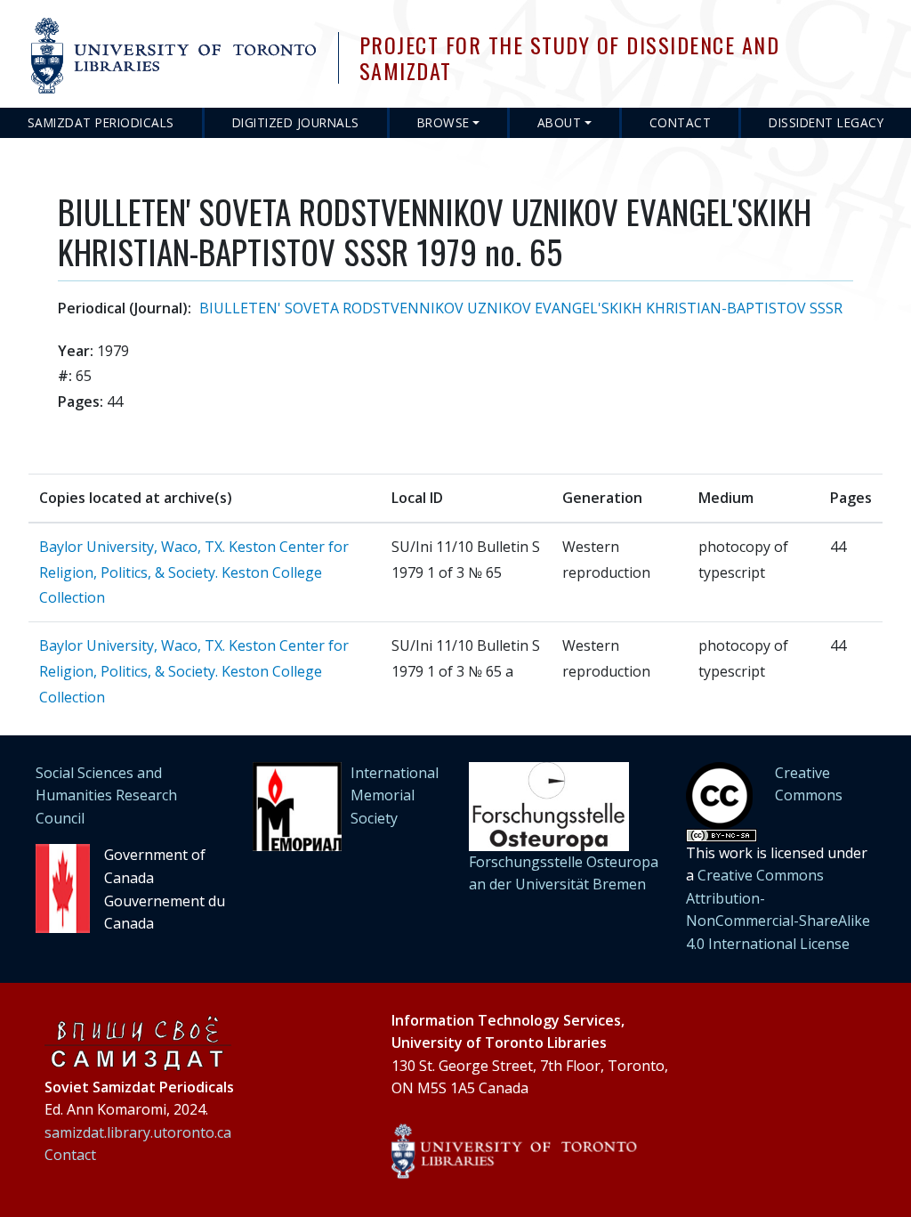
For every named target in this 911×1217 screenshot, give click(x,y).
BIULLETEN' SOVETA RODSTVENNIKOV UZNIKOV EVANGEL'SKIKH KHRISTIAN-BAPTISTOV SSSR (520, 308)
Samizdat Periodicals (101, 122)
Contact (680, 122)
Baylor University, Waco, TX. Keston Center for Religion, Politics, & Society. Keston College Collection (194, 572)
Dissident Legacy (826, 122)
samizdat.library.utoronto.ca (137, 1132)
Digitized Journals (295, 122)
